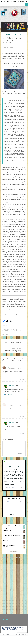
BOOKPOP (4, 34)
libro (3, 331)
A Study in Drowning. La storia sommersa (11, 535)
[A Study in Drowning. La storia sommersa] (24, 538)
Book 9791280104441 (7, 530)
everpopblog (12, 385)
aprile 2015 (4, 613)
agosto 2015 (5, 602)
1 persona (10, 394)
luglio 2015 (4, 604)
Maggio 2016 (5, 575)
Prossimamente (9, 331)
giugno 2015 (5, 607)
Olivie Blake (5, 528)
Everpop (12, 329)
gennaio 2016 (5, 587)
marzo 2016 (4, 581)
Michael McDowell (6, 541)
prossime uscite (18, 331)
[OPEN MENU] (1, 4)
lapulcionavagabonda (12, 367)
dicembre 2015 (5, 590)
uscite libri (5, 334)
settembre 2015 (5, 599)
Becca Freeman (6, 546)
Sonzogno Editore (18, 333)
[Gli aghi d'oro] (24, 543)
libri (15, 330)
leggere (17, 329)
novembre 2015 (5, 593)
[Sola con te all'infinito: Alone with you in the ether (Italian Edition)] (24, 528)
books (8, 329)
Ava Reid (5, 536)
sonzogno (11, 333)
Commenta (20, 453)
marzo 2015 (4, 616)
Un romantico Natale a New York (9, 545)
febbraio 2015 (5, 619)
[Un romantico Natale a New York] (24, 548)
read (23, 331)
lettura (11, 330)
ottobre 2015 (5, 596)
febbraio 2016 (5, 584)
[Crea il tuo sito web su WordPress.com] (14, 1)
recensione (5, 333)
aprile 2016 (4, 578)
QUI (8, 313)
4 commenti (7, 49)
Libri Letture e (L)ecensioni (15, 34)
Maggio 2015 (5, 610)
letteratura (5, 330)
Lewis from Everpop (9, 47)
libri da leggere (20, 330)
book (5, 329)
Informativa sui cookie (6, 630)
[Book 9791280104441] (24, 532)
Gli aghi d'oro (5, 540)
